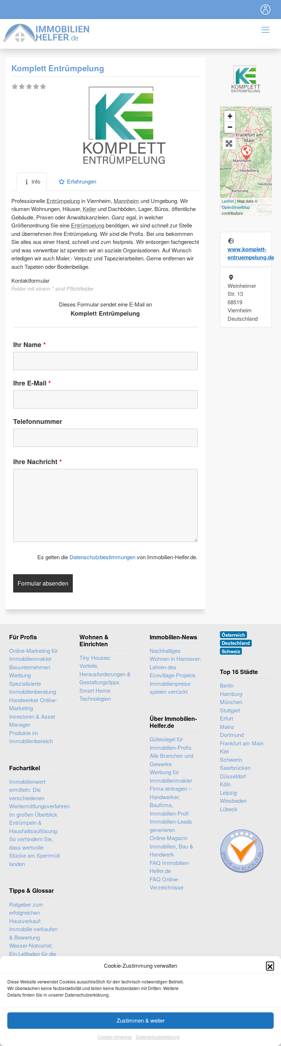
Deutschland (236, 643)
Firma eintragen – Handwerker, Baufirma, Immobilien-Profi (170, 800)
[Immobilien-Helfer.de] (46, 32)
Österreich (233, 635)
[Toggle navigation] (265, 9)
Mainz (227, 726)
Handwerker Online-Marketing (33, 704)
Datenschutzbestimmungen (102, 557)
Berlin (226, 685)
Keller (89, 208)
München (231, 702)
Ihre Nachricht (37, 461)
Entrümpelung (63, 200)
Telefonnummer (37, 421)
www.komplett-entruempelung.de (251, 253)
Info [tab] (35, 181)
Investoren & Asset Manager (32, 720)
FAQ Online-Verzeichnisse (166, 883)
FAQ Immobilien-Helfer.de (170, 867)
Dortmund (232, 734)
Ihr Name (29, 344)
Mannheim (126, 200)
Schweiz (231, 651)
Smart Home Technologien (95, 694)
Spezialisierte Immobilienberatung (32, 688)
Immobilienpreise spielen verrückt (170, 688)
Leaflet (228, 201)
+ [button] (230, 116)
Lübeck (228, 809)
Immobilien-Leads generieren (171, 825)
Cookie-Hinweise (115, 1037)
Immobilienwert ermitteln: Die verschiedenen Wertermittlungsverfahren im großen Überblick (39, 798)
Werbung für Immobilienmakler (171, 776)
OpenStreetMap (236, 207)
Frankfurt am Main (241, 743)
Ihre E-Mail (32, 383)
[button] (270, 965)
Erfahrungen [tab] (81, 181)
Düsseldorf (233, 776)
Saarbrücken (235, 767)
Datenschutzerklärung (158, 1037)
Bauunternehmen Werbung (29, 671)
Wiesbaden (233, 800)
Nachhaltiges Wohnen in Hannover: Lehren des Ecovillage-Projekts (175, 663)
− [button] (230, 127)
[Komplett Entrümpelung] (246, 152)
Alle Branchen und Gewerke (171, 760)
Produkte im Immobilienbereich (31, 737)
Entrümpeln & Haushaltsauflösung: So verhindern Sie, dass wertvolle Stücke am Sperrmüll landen (34, 843)
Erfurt (226, 718)
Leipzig (228, 792)
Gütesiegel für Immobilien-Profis (171, 743)
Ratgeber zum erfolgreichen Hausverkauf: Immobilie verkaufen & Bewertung (33, 920)
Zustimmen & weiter (141, 1020)
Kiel (224, 751)
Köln (225, 784)
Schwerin (231, 759)
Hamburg (231, 693)
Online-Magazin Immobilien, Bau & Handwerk (171, 846)
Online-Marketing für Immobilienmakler (33, 655)
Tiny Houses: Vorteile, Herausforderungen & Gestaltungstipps (105, 670)
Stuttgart (230, 710)
